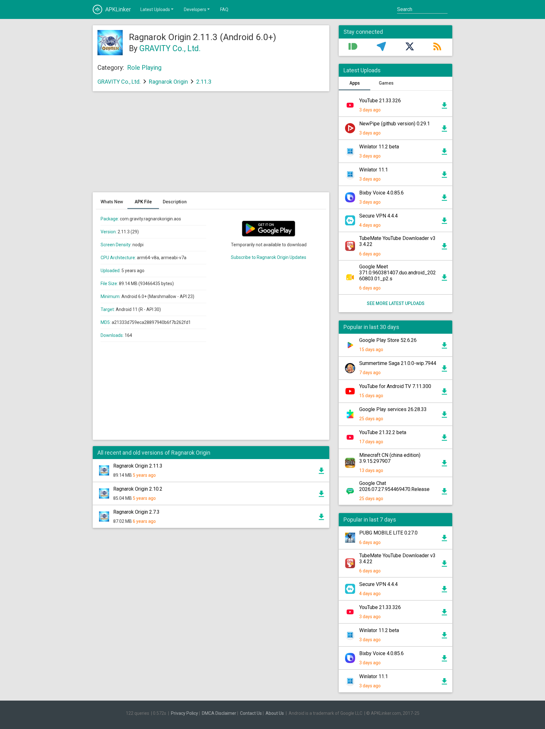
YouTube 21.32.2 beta (382, 432)
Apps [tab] (354, 83)
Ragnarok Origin (168, 81)
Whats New (112, 201)
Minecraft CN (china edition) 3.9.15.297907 (389, 458)
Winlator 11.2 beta (379, 147)
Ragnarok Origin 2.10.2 (137, 489)
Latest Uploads (155, 9)
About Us (275, 713)
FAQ (224, 9)
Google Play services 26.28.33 (393, 409)
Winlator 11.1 (373, 170)
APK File (143, 201)
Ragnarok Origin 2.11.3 (137, 466)
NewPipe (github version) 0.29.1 (394, 124)
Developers (195, 9)
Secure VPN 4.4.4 (378, 216)
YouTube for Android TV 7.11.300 (395, 386)
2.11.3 (203, 81)
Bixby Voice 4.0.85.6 (381, 193)
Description (175, 201)
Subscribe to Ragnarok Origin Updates (268, 257)
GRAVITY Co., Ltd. (170, 48)
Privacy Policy (184, 713)
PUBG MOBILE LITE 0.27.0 (388, 533)
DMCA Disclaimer (219, 713)
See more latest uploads (396, 303)
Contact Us (251, 713)
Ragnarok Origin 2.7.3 (136, 512)
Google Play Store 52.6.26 (388, 340)
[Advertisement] (211, 145)
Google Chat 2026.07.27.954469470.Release (394, 486)
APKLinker (118, 9)
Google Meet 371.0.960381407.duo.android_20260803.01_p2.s (397, 273)
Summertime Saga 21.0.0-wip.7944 (397, 363)
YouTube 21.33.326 (380, 101)
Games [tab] (386, 83)
